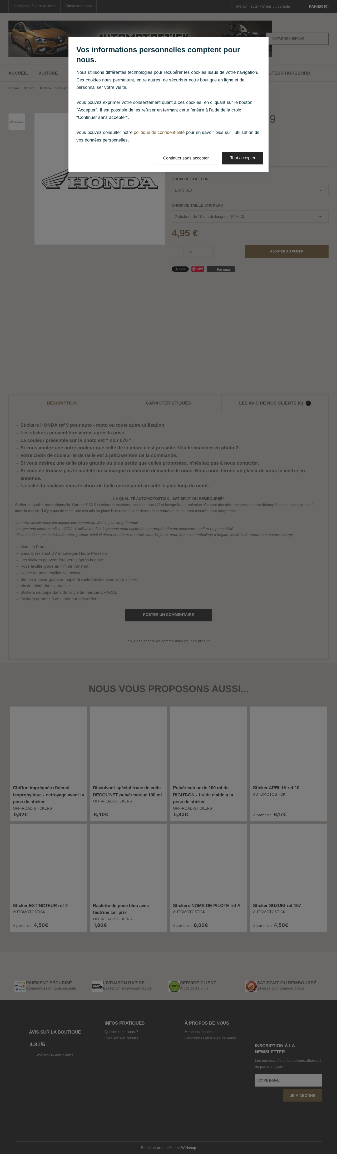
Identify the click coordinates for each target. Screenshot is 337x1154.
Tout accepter (242, 158)
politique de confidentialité (159, 132)
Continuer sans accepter (186, 158)
